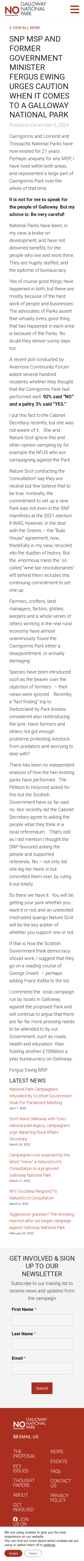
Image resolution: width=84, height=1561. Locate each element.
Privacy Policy (59, 1498)
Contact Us (60, 1483)
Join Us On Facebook (24, 1524)
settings (49, 1545)
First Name (24, 1309)
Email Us (28, 1436)
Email (19, 1358)
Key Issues (20, 1468)
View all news (26, 28)
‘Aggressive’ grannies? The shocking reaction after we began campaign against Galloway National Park (41, 1221)
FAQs (55, 1471)
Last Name (24, 1333)
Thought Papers (24, 1483)
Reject (33, 1553)
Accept (13, 1553)
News (56, 1451)
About (20, 1495)
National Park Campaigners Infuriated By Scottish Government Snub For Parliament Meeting (40, 1096)
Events (58, 1461)
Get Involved (23, 1507)
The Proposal (24, 1454)
